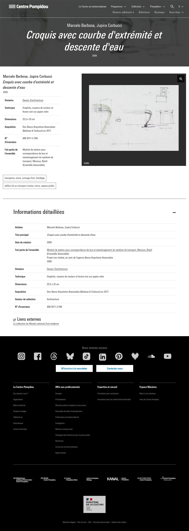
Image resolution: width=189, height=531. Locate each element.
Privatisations (60, 399)
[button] (94, 212)
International (18, 423)
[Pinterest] (119, 357)
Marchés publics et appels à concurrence (70, 405)
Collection (136, 6)
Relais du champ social (63, 429)
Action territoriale (20, 429)
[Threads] (54, 357)
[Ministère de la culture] (94, 504)
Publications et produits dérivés (67, 417)
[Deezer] (135, 357)
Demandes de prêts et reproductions (68, 411)
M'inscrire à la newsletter (74, 368)
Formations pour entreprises (107, 393)
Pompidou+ (156, 6)
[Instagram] (21, 357)
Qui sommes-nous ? (20, 393)
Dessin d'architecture (33, 100)
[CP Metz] (73, 481)
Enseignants (60, 423)
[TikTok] (86, 357)
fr (180, 6)
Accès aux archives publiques (66, 447)
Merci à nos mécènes (148, 393)
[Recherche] (172, 7)
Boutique (161, 12)
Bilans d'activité (19, 405)
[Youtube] (167, 357)
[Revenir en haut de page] (182, 524)
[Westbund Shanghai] (146, 481)
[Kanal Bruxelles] (120, 481)
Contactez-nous (115, 368)
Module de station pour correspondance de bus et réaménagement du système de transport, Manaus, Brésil (99, 249)
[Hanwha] (168, 481)
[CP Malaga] (95, 481)
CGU (90, 522)
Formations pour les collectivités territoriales (114, 399)
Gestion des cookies (118, 522)
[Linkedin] (102, 357)
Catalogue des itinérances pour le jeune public (72, 435)
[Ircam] (50, 481)
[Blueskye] (70, 357)
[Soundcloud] (151, 357)
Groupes (58, 393)
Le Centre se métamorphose (94, 6)
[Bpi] (24, 481)
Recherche (59, 441)
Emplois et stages (19, 411)
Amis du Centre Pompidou (149, 399)
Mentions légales (69, 522)
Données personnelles (101, 522)
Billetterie (144, 12)
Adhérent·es (17, 417)
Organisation (18, 399)
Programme (117, 6)
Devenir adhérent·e (124, 12)
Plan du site (82, 522)
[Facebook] (38, 357)
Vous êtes (175, 12)
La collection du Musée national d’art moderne (36, 323)
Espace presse (60, 453)
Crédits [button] (86, 163)
